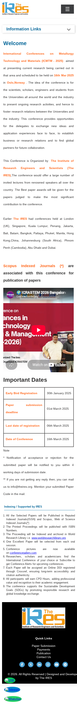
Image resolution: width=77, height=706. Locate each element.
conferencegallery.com (23, 552)
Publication (44, 653)
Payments (43, 649)
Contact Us (44, 657)
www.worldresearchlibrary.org (49, 537)
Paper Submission (43, 645)
